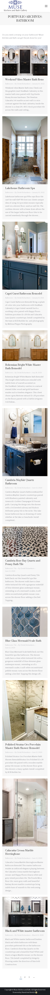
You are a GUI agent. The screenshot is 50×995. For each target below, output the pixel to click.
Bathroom (9, 84)
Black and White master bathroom (25, 931)
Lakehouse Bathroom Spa (20, 188)
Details (28, 60)
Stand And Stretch (28, 992)
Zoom (21, 60)
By (22, 84)
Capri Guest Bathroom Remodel (23, 293)
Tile (15, 568)
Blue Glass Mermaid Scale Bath (23, 640)
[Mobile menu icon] (46, 6)
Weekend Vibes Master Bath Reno (24, 79)
